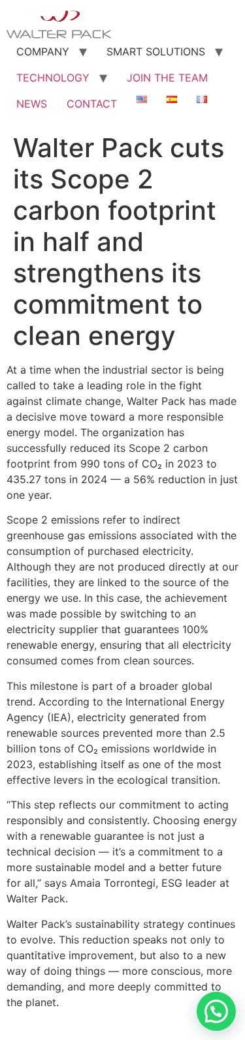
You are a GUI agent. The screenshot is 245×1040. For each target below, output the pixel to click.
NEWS (31, 103)
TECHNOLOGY (53, 77)
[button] (216, 1011)
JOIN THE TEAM (167, 77)
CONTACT (92, 103)
